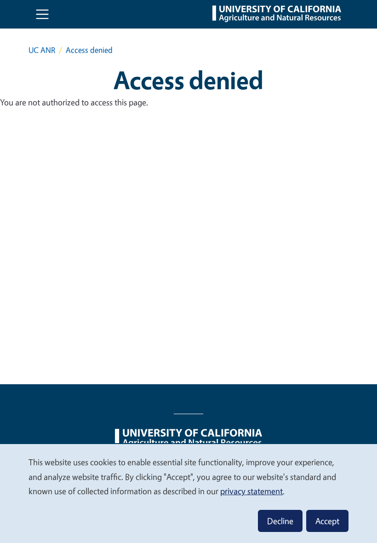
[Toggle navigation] (42, 14)
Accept (327, 520)
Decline (280, 520)
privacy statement (251, 491)
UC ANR (42, 50)
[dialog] (188, 493)
